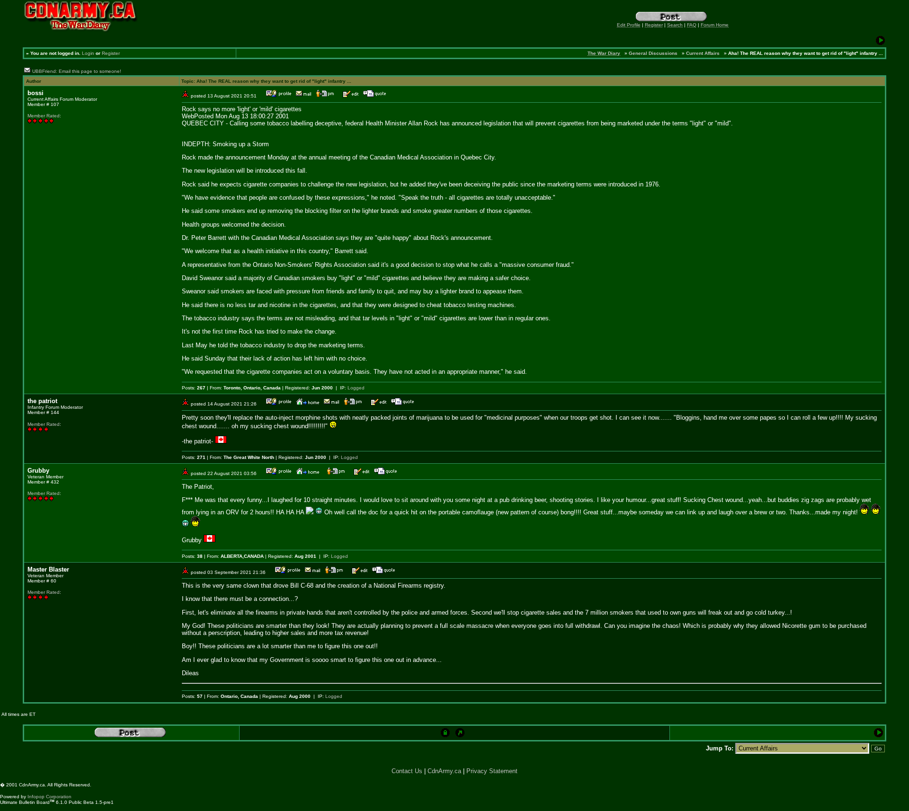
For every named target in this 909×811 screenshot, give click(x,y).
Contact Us (407, 771)
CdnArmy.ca (444, 771)
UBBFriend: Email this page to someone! (76, 71)
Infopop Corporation (49, 796)
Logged (356, 387)
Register (111, 53)
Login (88, 53)
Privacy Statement (491, 771)
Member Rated (43, 115)
